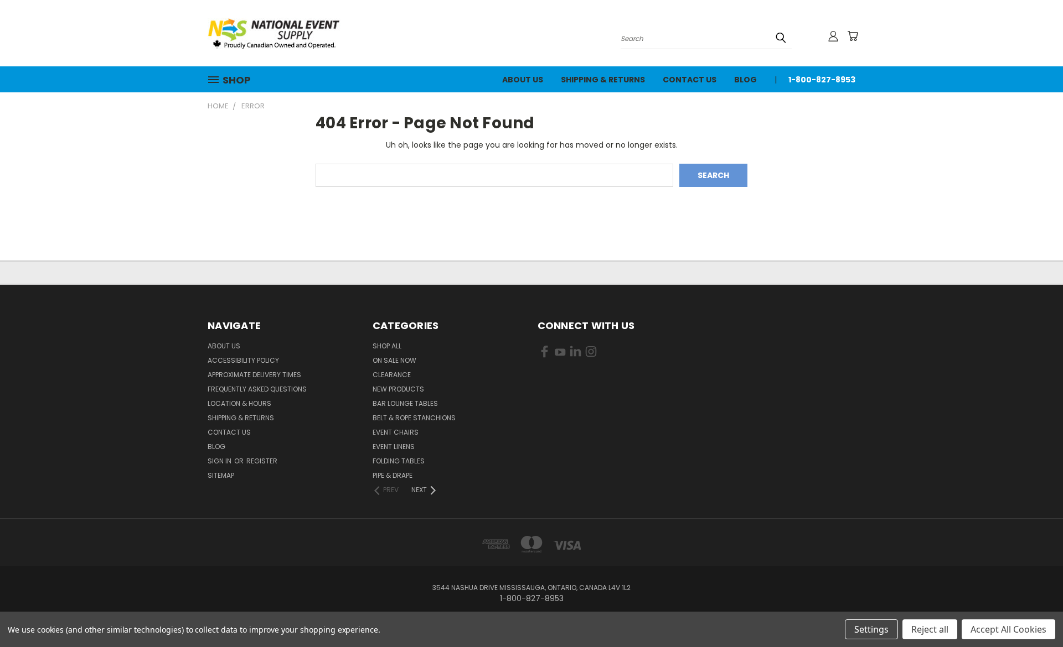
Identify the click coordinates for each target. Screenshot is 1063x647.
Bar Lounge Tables (405, 403)
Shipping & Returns (603, 79)
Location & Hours (239, 403)
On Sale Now (394, 360)
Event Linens (394, 446)
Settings (871, 629)
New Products (398, 389)
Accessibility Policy (243, 360)
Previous (1033, 612)
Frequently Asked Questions (257, 389)
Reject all (929, 629)
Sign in (220, 461)
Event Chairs (396, 432)
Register (261, 461)
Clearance (392, 374)
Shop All (387, 346)
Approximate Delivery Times (254, 374)
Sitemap (221, 475)
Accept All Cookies (1008, 629)
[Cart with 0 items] (852, 35)
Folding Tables (399, 461)
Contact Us (689, 79)
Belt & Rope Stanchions (414, 417)
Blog (745, 79)
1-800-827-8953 (821, 79)
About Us (522, 79)
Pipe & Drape (392, 475)
